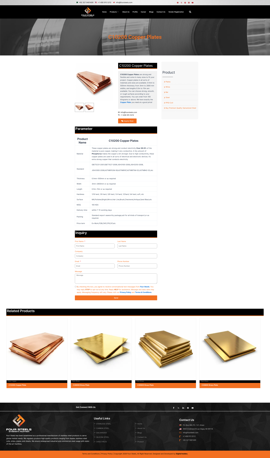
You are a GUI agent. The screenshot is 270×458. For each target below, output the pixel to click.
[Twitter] (177, 408)
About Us (125, 12)
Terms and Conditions (91, 454)
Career (143, 12)
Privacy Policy (125, 292)
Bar (167, 92)
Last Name (121, 241)
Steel (168, 97)
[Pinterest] (187, 408)
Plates (168, 82)
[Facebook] (173, 408)
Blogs (151, 12)
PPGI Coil (169, 103)
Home (104, 12)
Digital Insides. (182, 454)
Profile (135, 12)
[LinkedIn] (182, 408)
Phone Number (123, 261)
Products (113, 12)
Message (78, 271)
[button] (190, 12)
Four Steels (144, 287)
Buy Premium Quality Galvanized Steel (181, 108)
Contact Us (161, 12)
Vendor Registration (176, 12)
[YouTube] (192, 408)
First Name (79, 241)
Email (77, 261)
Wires (168, 87)
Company (79, 251)
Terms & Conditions (143, 292)
